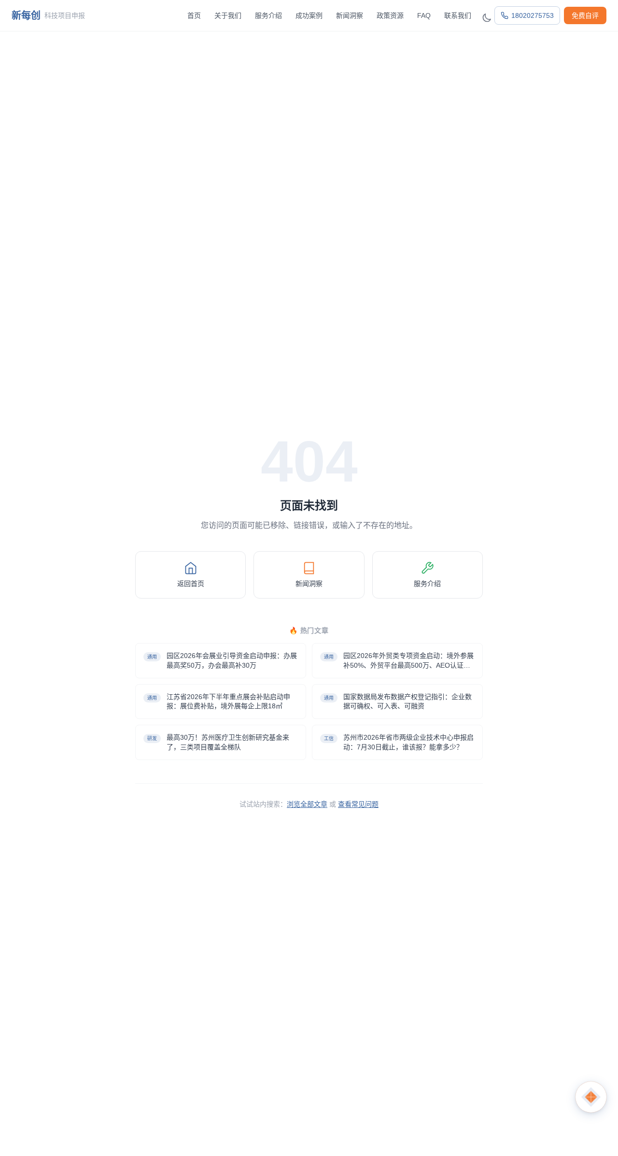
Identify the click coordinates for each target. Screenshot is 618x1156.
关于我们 (227, 15)
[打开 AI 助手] (591, 1097)
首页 (194, 15)
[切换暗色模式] (487, 18)
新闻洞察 (349, 15)
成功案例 (309, 15)
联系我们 (457, 15)
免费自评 (585, 15)
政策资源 (390, 15)
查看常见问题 (358, 804)
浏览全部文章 (307, 804)
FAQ (424, 15)
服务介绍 (268, 15)
